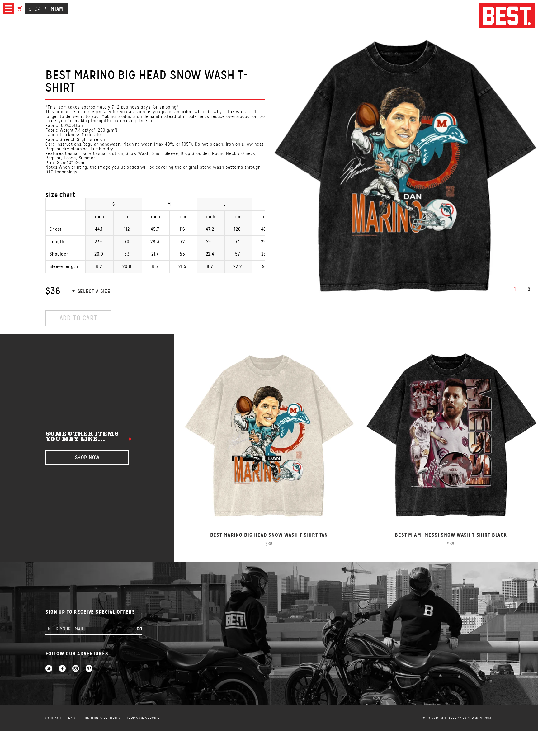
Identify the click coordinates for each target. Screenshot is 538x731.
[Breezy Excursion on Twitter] (48, 669)
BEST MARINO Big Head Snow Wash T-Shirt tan (269, 535)
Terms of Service (143, 718)
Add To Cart (78, 318)
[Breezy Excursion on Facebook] (62, 669)
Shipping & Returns (101, 718)
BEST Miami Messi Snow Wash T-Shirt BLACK (451, 535)
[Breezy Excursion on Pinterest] (89, 669)
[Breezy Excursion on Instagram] (75, 669)
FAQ (71, 718)
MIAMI (57, 8)
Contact (53, 718)
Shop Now (87, 457)
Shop (34, 9)
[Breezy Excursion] (507, 16)
